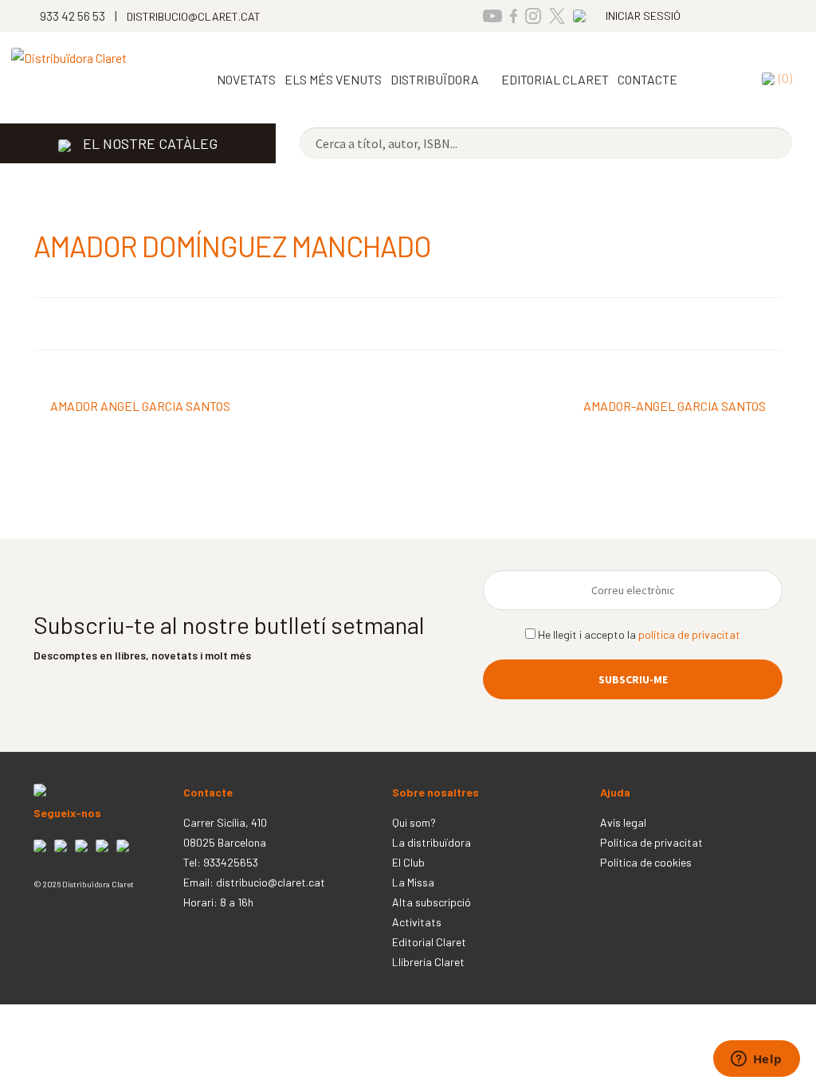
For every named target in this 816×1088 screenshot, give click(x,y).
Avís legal (623, 822)
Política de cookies (646, 862)
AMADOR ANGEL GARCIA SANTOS (139, 407)
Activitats (416, 922)
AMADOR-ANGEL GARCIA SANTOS (674, 407)
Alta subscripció (431, 902)
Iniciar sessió (643, 15)
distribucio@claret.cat (270, 882)
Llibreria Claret (428, 962)
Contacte (647, 79)
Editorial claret (555, 79)
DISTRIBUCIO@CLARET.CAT (194, 16)
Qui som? (414, 822)
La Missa (413, 882)
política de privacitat (689, 634)
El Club (408, 862)
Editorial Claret (429, 942)
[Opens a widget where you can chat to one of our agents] (756, 1060)
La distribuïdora (431, 842)
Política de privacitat (651, 842)
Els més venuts (333, 79)
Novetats (246, 79)
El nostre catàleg (150, 143)
